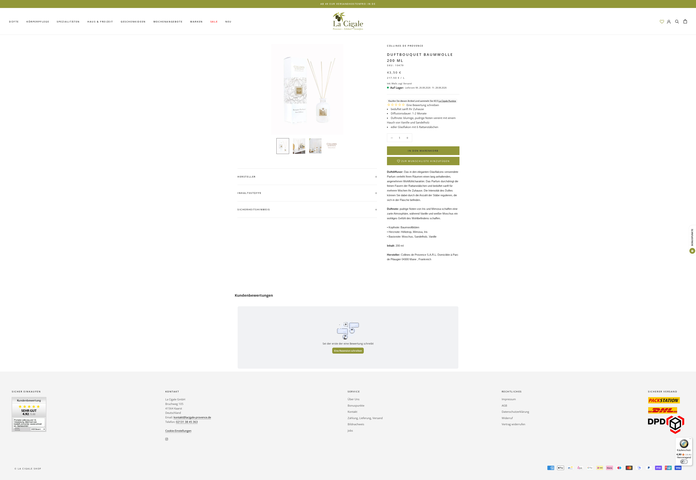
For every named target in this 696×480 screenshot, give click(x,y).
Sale (214, 21)
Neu (228, 21)
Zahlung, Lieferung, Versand (365, 418)
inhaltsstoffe (249, 193)
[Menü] (690, 439)
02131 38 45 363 (187, 422)
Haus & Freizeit (100, 21)
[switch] (684, 462)
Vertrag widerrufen (513, 424)
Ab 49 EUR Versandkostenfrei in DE (348, 3)
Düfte (14, 21)
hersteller (246, 176)
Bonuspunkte (356, 405)
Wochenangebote (168, 21)
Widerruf (507, 418)
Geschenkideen (133, 21)
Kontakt (352, 411)
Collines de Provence (405, 45)
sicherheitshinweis (253, 209)
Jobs (350, 430)
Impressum (509, 399)
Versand (407, 83)
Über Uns (353, 399)
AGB (504, 405)
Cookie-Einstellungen (178, 430)
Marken (196, 21)
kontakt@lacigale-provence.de (192, 417)
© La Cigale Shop (27, 468)
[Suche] (677, 21)
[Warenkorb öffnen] (685, 21)
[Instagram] (166, 438)
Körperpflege (37, 21)
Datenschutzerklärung (515, 411)
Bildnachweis (356, 424)
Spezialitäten (68, 21)
